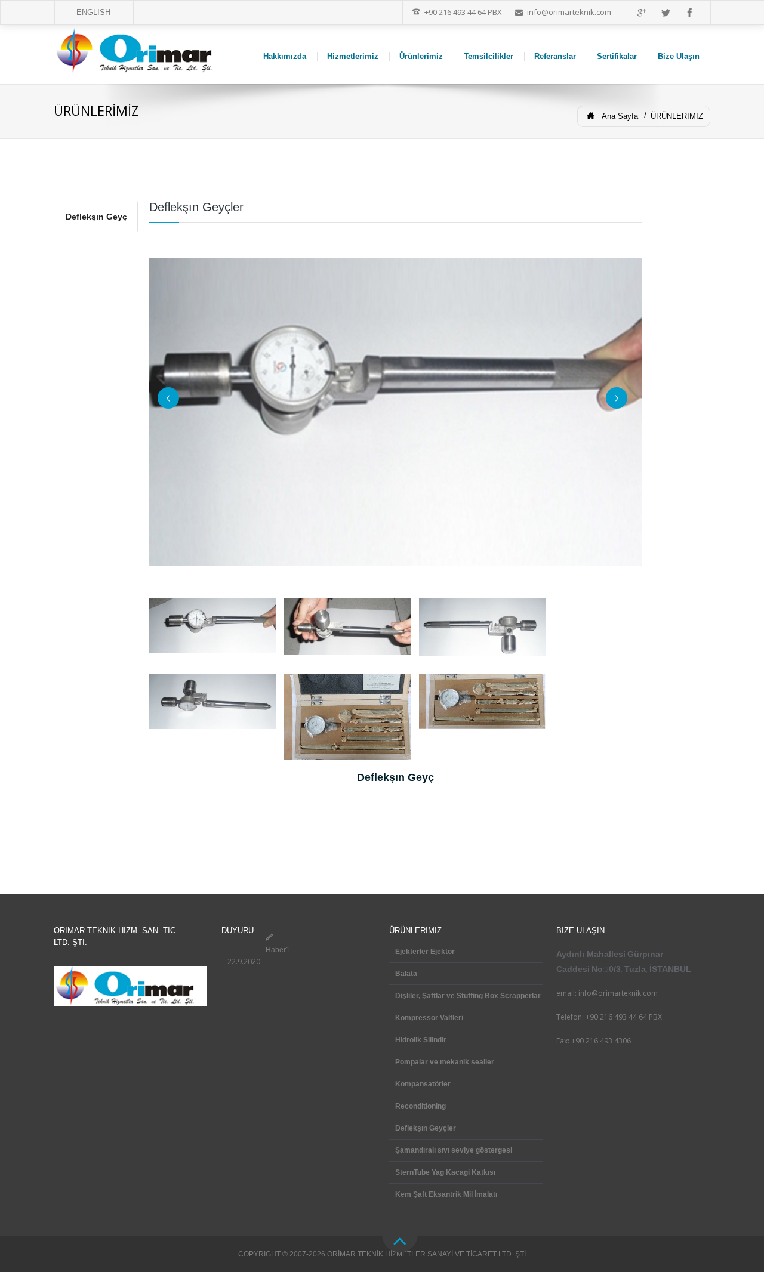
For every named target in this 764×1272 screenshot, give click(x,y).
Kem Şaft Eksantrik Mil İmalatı (446, 1194)
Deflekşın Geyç (96, 216)
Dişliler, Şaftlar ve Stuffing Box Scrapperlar (468, 996)
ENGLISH (93, 12)
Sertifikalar (617, 56)
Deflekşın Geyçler (425, 1128)
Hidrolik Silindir (420, 1040)
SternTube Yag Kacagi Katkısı (445, 1172)
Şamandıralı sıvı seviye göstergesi (453, 1150)
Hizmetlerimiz (352, 56)
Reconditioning (420, 1106)
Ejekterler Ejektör (425, 951)
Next (616, 398)
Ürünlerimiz (421, 56)
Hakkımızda (284, 56)
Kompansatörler (423, 1084)
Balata (406, 974)
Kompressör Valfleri (429, 1018)
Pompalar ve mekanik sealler (444, 1062)
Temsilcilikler (488, 56)
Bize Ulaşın (679, 56)
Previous (168, 398)
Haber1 (278, 950)
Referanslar (555, 56)
